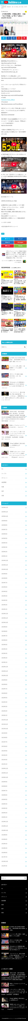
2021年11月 (5, 724)
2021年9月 (4, 733)
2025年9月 (4, 520)
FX (3, 233)
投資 (3, 486)
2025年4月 (4, 542)
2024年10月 (5, 569)
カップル (4, 473)
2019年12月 (5, 821)
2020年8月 (4, 786)
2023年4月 (4, 649)
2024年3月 (4, 600)
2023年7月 (4, 635)
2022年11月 (5, 671)
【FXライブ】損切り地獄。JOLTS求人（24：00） (16, 375)
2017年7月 (4, 857)
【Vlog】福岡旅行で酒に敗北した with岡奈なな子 (17, 445)
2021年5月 (4, 750)
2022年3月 (4, 706)
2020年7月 (4, 790)
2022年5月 (4, 697)
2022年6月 (4, 693)
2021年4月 (4, 755)
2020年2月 (4, 812)
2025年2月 (4, 551)
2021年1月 (4, 764)
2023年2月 (4, 658)
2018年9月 (4, 852)
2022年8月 (4, 684)
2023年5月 (4, 644)
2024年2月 (4, 604)
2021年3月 (4, 759)
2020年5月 (4, 799)
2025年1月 (4, 556)
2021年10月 (5, 728)
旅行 (3, 491)
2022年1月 (4, 715)
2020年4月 (4, 804)
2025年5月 (4, 538)
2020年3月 (4, 808)
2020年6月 (4, 795)
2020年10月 (5, 777)
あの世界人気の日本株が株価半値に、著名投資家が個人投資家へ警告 (17, 359)
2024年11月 (5, 565)
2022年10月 (5, 675)
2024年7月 (4, 582)
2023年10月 (5, 622)
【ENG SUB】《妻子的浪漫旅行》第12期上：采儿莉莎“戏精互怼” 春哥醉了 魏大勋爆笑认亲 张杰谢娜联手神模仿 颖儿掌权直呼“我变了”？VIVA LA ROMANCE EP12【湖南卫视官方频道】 (13, 416)
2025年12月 (5, 507)
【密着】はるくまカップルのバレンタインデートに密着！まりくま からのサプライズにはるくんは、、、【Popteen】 (13, 454)
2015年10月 (5, 861)
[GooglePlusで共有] (19, 38)
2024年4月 (4, 596)
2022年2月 (4, 711)
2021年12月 (5, 719)
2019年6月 (4, 839)
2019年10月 (5, 830)
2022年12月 (5, 666)
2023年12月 (5, 613)
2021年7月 (4, 742)
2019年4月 (4, 843)
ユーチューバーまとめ (13, 1018)
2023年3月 (4, 653)
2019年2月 (4, 848)
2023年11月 (5, 618)
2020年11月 (5, 773)
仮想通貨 (4, 482)
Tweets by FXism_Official (8, 99)
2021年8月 (4, 737)
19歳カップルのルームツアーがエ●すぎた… (17, 426)
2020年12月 (5, 768)
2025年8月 (4, 525)
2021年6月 (4, 746)
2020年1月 (4, 817)
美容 (3, 495)
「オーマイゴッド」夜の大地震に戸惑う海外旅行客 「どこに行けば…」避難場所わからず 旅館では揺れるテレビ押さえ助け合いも (13, 396)
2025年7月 (4, 529)
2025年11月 (5, 511)
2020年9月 (4, 781)
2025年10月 (5, 516)
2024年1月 (4, 609)
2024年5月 (4, 591)
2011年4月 (4, 865)
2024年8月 (4, 578)
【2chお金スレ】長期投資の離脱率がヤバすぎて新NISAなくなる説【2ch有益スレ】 (13, 385)
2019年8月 (4, 834)
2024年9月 (4, 573)
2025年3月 (4, 547)
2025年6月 (4, 534)
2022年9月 (4, 680)
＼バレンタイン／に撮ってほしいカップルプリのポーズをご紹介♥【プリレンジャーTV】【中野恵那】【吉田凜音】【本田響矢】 (13, 435)
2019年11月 (5, 826)
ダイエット (5, 478)
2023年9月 (4, 627)
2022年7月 (4, 688)
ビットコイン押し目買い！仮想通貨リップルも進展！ (17, 367)
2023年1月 (4, 662)
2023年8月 (4, 631)
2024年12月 (5, 560)
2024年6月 (4, 587)
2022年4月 (4, 702)
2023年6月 (4, 640)
